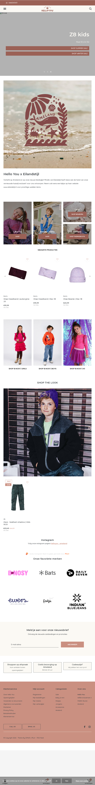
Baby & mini (60, 698)
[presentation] (5, 276)
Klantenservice (8, 716)
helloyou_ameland (59, 543)
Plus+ (33, 738)
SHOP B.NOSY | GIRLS (18, 369)
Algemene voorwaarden (12, 704)
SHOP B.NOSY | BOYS (47, 369)
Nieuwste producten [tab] (47, 250)
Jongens (59, 704)
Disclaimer (7, 707)
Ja (56, 781)
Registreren (37, 694)
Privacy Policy (8, 710)
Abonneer (72, 644)
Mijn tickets (37, 701)
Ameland (59, 710)
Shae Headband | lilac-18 (44, 299)
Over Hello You (8, 694)
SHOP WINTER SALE (15, 53)
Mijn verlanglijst (38, 704)
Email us (31, 726)
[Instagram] (90, 726)
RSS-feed (40, 738)
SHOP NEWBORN (77, 214)
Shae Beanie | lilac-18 (72, 299)
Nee (66, 781)
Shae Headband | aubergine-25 (17, 300)
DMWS (27, 738)
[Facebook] (84, 726)
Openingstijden (9, 698)
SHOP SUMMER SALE (15, 48)
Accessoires (60, 707)
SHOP (17, 236)
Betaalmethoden (9, 713)
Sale (57, 694)
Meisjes (58, 701)
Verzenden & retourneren (12, 701)
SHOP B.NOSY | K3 (77, 369)
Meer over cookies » (83, 781)
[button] (5, 8)
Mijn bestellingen (39, 698)
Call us (12, 726)
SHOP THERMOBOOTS (77, 236)
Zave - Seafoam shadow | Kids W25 (16, 523)
